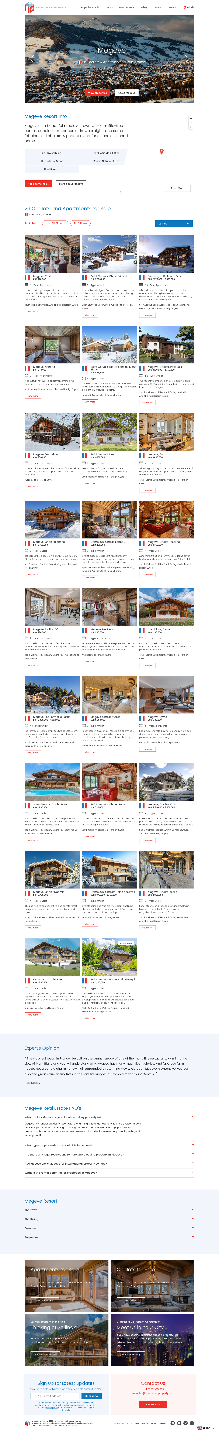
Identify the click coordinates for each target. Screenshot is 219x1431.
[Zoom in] (191, 118)
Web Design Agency (73, 1421)
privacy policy (51, 1408)
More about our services (45, 1354)
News (137, 1423)
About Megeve (126, 93)
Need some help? (38, 184)
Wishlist (190, 7)
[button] (162, 152)
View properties (97, 93)
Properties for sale (90, 7)
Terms (153, 1423)
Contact (172, 7)
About (129, 1423)
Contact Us (153, 1404)
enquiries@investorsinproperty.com (153, 1393)
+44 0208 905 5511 (153, 1389)
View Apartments (44, 1300)
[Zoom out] (191, 123)
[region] (150, 155)
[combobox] (206, 1428)
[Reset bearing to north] (191, 127)
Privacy (145, 1423)
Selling (143, 7)
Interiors (157, 7)
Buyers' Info (119, 1423)
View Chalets (130, 1300)
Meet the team (126, 7)
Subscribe (91, 1396)
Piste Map (177, 188)
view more (33, 311)
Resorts (109, 7)
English (206, 1428)
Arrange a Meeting (131, 1354)
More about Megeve (71, 184)
